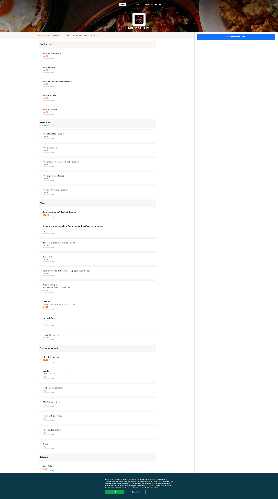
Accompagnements (80, 35)
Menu (122, 4)
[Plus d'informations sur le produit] (60, 53)
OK (114, 492)
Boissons (94, 35)
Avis (130, 4)
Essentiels (136, 492)
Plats (67, 35)
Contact (139, 4)
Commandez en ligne (236, 36)
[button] (155, 35)
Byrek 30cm (57, 35)
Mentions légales (153, 4)
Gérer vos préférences (150, 485)
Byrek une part (43, 35)
